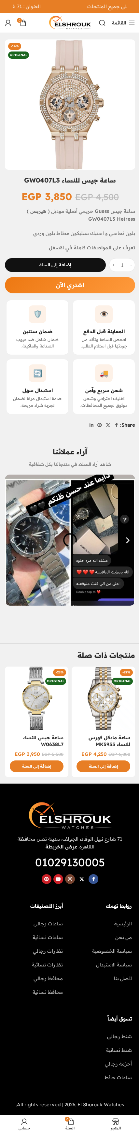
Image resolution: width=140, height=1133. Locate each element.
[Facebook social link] (116, 425)
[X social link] (108, 425)
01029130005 (70, 862)
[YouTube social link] (58, 879)
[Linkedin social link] (91, 425)
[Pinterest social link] (99, 425)
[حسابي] (8, 22)
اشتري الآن (70, 285)
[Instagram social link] (70, 879)
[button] (12, 540)
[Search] (102, 22)
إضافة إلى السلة (55, 264)
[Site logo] (69, 22)
